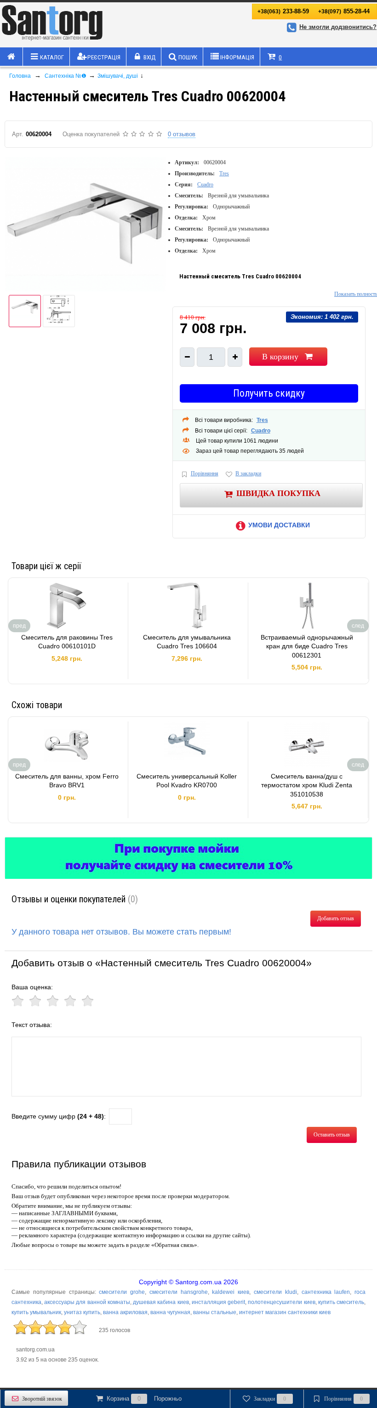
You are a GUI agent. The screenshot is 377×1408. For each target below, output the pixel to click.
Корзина (144, 1398)
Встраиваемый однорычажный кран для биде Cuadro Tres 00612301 (307, 646)
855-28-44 (344, 11)
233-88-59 (283, 11)
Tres (224, 173)
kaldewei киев (230, 1292)
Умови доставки (279, 525)
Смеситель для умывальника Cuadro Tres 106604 (187, 642)
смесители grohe (122, 1292)
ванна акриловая (125, 1312)
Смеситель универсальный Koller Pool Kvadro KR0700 (187, 781)
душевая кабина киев (160, 1302)
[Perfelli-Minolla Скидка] (188, 858)
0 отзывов (181, 134)
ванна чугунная (170, 1312)
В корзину (280, 356)
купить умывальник (36, 1312)
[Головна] (11, 57)
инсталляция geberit (218, 1302)
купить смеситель (341, 1302)
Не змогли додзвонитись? (338, 26)
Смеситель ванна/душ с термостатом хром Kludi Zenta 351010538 (306, 785)
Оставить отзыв (332, 1134)
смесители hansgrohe (178, 1292)
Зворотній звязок (42, 1399)
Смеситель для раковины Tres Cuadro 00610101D (67, 642)
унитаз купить (82, 1312)
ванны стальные (214, 1312)
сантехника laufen (326, 1292)
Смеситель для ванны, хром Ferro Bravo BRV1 (67, 781)
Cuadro (205, 184)
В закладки (248, 473)
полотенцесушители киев (281, 1302)
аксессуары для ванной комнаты (87, 1302)
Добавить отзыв (335, 918)
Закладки (270, 1399)
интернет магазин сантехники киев (285, 1312)
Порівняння (204, 473)
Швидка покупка (278, 492)
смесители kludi (275, 1292)
